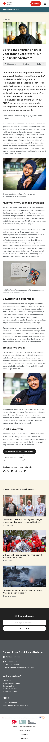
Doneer (35, 3)
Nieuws (7, 19)
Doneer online (8, 686)
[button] (45, 4)
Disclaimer (24, 738)
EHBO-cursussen (10, 703)
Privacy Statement (24, 730)
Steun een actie (9, 691)
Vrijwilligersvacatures (11, 683)
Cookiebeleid (24, 734)
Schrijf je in (24, 628)
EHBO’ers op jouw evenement (15, 705)
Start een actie (9, 689)
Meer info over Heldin (14, 458)
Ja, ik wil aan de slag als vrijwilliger (19, 451)
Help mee (7, 681)
